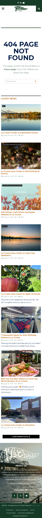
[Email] (26, 495)
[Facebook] (14, 495)
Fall (4, 106)
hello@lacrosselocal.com (25, 483)
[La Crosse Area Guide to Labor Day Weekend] (21, 237)
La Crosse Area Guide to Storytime (18, 425)
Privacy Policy (11, 513)
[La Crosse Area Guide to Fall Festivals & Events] (21, 156)
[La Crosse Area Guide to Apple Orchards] (21, 278)
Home (32, 510)
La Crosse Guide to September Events (19, 133)
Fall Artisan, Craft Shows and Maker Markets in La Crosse (18, 213)
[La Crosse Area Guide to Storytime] (21, 409)
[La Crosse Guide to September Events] (21, 117)
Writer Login (36, 505)
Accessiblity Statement (20, 516)
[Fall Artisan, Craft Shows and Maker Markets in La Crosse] (21, 196)
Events (5, 226)
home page (10, 69)
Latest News (9, 98)
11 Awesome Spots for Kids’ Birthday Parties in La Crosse (18, 336)
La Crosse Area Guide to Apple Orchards (20, 294)
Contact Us (9, 510)
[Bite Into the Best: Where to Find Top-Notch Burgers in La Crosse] (21, 363)
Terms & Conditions (22, 510)
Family (5, 308)
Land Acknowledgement (26, 513)
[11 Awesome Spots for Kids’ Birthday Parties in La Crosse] (21, 319)
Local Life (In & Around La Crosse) (12, 144)
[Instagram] (20, 495)
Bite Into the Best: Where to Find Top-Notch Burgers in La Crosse (19, 380)
